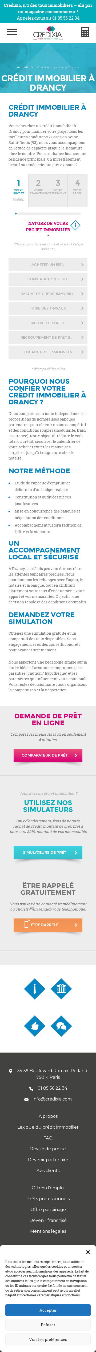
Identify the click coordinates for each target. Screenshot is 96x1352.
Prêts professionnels (48, 1198)
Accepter (48, 1310)
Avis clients (48, 1170)
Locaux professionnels (48, 352)
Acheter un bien (47, 265)
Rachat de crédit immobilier (49, 294)
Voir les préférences (48, 1339)
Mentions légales (48, 1231)
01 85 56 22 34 (52, 1088)
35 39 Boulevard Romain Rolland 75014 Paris (52, 1074)
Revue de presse (48, 1148)
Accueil (22, 67)
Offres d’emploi (48, 1187)
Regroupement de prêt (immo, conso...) (54, 337)
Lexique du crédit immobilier (48, 1127)
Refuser (48, 1325)
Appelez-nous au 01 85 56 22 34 (48, 18)
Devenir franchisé (48, 1220)
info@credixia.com (52, 1099)
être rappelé (44, 925)
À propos (48, 1116)
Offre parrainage (48, 1209)
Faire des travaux (48, 308)
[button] (88, 1251)
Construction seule (47, 279)
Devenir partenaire (48, 1159)
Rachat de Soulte (48, 323)
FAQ (48, 1138)
